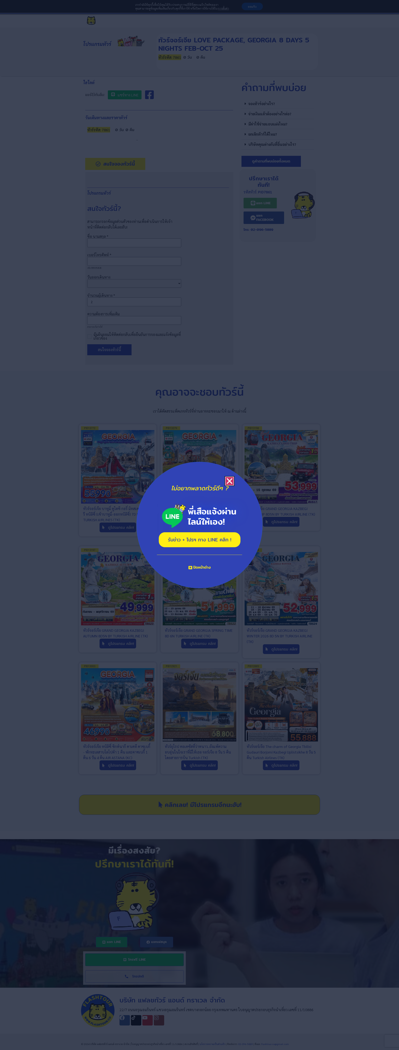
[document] (199, 525)
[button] (229, 481)
